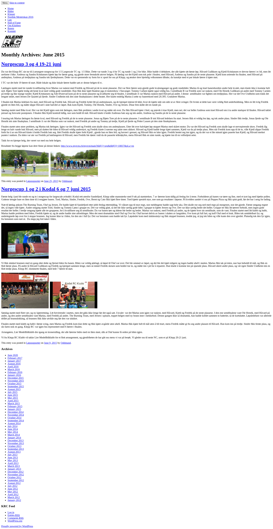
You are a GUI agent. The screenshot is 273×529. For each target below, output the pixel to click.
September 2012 (16, 480)
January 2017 (14, 361)
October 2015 (14, 383)
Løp (10, 19)
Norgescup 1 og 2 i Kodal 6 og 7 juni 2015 (46, 189)
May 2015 (13, 397)
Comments (16, 518)
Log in (11, 512)
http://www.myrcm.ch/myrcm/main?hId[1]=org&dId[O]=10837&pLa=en (97, 146)
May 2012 (13, 491)
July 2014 (12, 426)
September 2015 (16, 386)
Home (11, 8)
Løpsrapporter (33, 181)
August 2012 (14, 483)
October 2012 (14, 477)
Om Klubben (14, 25)
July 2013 (12, 454)
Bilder (11, 11)
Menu (5, 3)
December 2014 (16, 412)
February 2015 (15, 406)
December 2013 (16, 440)
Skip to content (16, 2)
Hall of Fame (14, 22)
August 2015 (14, 389)
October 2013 (14, 446)
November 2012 (16, 474)
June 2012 (13, 488)
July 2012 (12, 486)
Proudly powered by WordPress (17, 526)
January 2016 (14, 375)
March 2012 (14, 497)
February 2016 (15, 372)
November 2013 (16, 443)
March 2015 (14, 403)
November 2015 (16, 380)
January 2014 (14, 437)
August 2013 (14, 451)
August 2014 (14, 423)
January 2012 (14, 500)
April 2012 (13, 494)
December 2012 (16, 471)
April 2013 (13, 463)
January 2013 (14, 469)
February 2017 (15, 358)
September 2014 (16, 420)
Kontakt (12, 31)
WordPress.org (15, 521)
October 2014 (14, 417)
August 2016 (14, 363)
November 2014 (16, 415)
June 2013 (13, 457)
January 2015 (14, 409)
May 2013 (13, 460)
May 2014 (13, 432)
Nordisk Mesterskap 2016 (20, 17)
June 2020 (13, 355)
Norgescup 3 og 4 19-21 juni (31, 64)
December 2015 (16, 378)
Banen (11, 28)
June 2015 (13, 395)
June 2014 (13, 429)
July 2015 (12, 392)
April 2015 (13, 400)
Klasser (11, 14)
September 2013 (16, 449)
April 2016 (13, 366)
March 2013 (14, 466)
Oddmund (67, 181)
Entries (14, 515)
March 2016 (14, 369)
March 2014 (14, 434)
